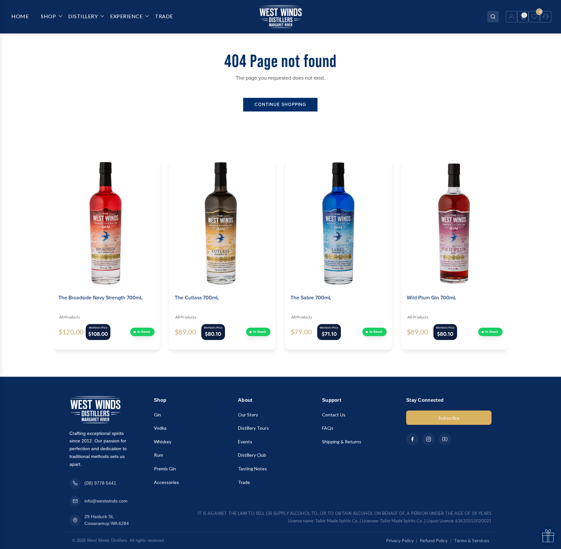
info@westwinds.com (106, 500)
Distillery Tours (253, 428)
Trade (244, 482)
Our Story (248, 414)
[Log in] (511, 16)
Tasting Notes (252, 468)
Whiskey (162, 441)
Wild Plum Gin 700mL (431, 297)
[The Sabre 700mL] (338, 222)
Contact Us (333, 414)
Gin (157, 414)
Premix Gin (165, 468)
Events (245, 441)
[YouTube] (445, 439)
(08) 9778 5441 (100, 483)
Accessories (166, 482)
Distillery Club (252, 455)
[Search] (493, 16)
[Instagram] (428, 439)
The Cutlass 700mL (197, 297)
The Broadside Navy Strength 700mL (100, 297)
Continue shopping (280, 104)
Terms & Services (471, 540)
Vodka (160, 428)
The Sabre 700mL (311, 297)
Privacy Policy (400, 540)
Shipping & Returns (341, 441)
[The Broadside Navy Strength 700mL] (106, 222)
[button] (42, 254)
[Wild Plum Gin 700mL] (455, 222)
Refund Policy (434, 540)
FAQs (327, 428)
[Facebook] (412, 439)
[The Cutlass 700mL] (222, 222)
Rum (158, 455)
